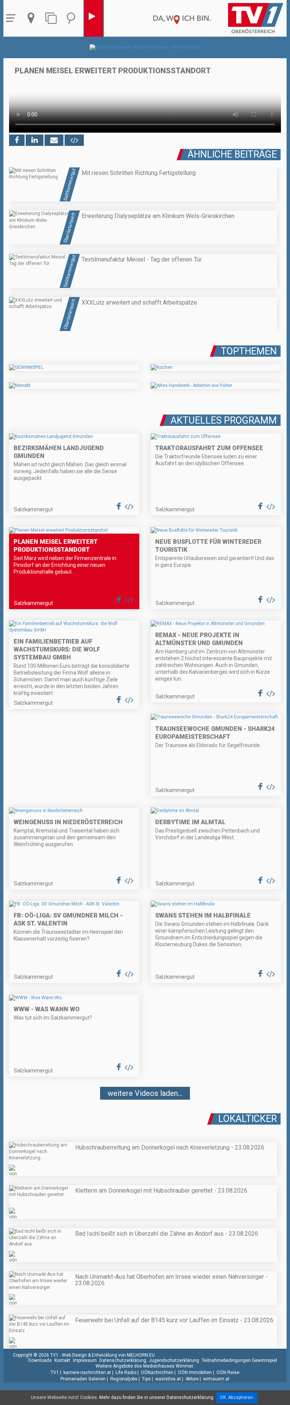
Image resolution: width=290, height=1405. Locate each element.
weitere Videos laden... (145, 1093)
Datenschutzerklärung (122, 1360)
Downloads (40, 1360)
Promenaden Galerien (83, 1379)
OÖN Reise (227, 1372)
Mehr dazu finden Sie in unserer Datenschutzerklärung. (156, 1397)
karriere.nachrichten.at (87, 1372)
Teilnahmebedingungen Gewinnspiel (239, 1360)
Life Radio (126, 1372)
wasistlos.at (168, 1379)
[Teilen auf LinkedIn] (34, 140)
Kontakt (62, 1360)
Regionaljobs (123, 1379)
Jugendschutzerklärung (174, 1360)
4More (192, 1379)
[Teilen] (54, 140)
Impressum (85, 1360)
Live (93, 18)
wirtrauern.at (216, 1379)
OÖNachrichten (157, 1372)
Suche (72, 18)
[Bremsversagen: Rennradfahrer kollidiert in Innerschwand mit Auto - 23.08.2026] (145, 1116)
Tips (146, 1379)
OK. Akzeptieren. (237, 1397)
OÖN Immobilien (195, 1372)
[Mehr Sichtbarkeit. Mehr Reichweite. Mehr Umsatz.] (145, 47)
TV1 (55, 1372)
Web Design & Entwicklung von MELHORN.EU (108, 1355)
